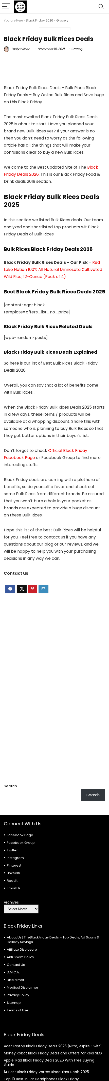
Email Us (14, 888)
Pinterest (14, 865)
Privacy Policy (18, 995)
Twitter (12, 850)
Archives (11, 902)
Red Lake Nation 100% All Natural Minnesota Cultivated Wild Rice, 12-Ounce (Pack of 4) (53, 269)
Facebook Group (21, 842)
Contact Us (16, 964)
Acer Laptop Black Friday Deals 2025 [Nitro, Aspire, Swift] (53, 1046)
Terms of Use (17, 1010)
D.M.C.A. (13, 972)
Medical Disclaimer (22, 987)
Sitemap (14, 1002)
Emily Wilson (20, 49)
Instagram (15, 857)
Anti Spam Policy (20, 957)
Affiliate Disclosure (22, 949)
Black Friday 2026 (39, 20)
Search (10, 786)
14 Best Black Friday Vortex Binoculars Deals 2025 (46, 1071)
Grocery (62, 20)
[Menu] (6, 6)
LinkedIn (13, 873)
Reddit (12, 880)
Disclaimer (15, 979)
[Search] (101, 6)
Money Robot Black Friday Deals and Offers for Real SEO (53, 1053)
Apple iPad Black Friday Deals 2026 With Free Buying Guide (49, 1062)
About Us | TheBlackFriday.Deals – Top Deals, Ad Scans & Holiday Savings (53, 939)
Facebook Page (20, 835)
